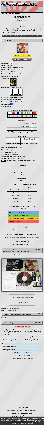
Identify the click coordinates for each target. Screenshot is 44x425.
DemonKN (16, 215)
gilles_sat (11, 212)
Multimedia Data (15, 36)
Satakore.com (29, 358)
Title (3, 343)
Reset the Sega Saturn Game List (11, 337)
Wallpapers (24, 413)
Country (4, 350)
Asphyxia (11, 215)
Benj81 (10, 218)
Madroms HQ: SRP (22, 415)
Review (24, 251)
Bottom (39, 40)
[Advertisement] (22, 381)
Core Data (6, 36)
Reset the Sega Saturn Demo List (32, 337)
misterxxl (22, 215)
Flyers (18, 413)
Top (36, 40)
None (20, 100)
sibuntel (16, 212)
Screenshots (12, 251)
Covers (30, 413)
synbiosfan (11, 221)
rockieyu (21, 218)
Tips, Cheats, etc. (26, 36)
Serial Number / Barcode (9, 347)
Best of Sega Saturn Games (33, 340)
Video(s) (19, 251)
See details (22, 423)
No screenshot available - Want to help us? (22, 297)
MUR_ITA (15, 218)
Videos (14, 413)
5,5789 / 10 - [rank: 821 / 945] (29, 143)
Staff (13, 416)
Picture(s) (5, 251)
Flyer (28, 251)
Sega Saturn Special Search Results (13, 340)
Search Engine (36, 36)
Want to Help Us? (20, 416)
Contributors (28, 416)
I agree (30, 423)
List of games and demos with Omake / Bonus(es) (20, 160)
